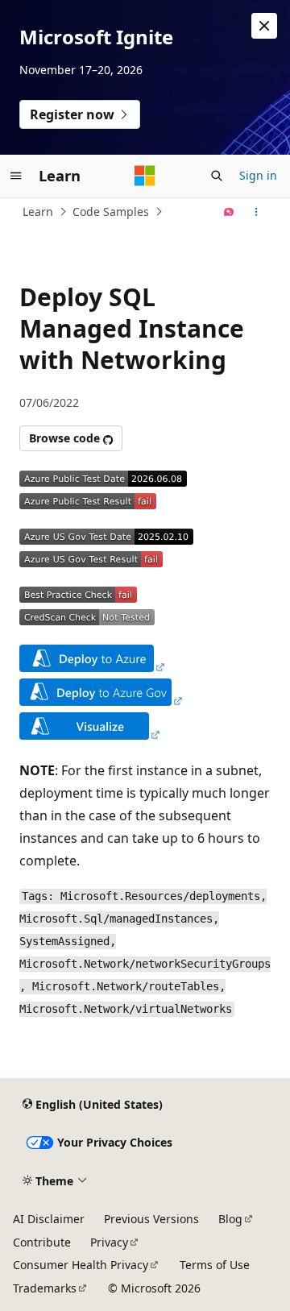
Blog (230, 1218)
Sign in (258, 175)
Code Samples (110, 211)
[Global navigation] (16, 175)
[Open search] (217, 175)
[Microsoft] (145, 175)
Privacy (109, 1242)
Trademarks (45, 1288)
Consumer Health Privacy (80, 1264)
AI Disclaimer (49, 1218)
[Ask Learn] (229, 212)
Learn (38, 211)
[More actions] (256, 212)
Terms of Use (215, 1264)
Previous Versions (151, 1218)
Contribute (42, 1242)
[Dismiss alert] (264, 26)
